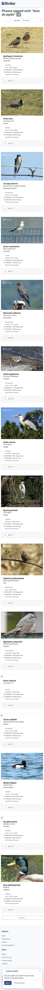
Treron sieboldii (10, 719)
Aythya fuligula (9, 783)
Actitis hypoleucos (11, 374)
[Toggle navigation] (40, 3)
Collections (6, 939)
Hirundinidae (9, 192)
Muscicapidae (9, 322)
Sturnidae (8, 65)
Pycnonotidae (9, 650)
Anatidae (7, 791)
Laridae (7, 255)
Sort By (16, 20)
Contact (4, 964)
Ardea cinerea (9, 442)
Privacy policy (7, 960)
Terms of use (6, 957)
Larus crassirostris (11, 246)
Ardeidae (7, 451)
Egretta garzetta (10, 510)
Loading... (22, 918)
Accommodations (8, 945)
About (4, 954)
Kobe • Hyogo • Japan (11, 67)
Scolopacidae (9, 383)
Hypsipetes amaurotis (12, 641)
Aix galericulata (10, 821)
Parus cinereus (9, 680)
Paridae (7, 689)
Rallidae (7, 128)
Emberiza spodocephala (13, 578)
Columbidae (8, 728)
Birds (4, 936)
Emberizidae (8, 587)
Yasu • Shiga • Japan (10, 589)
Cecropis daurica (10, 183)
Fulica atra (8, 118)
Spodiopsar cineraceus (13, 56)
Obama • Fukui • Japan (11, 195)
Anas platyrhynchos (11, 885)
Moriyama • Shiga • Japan (12, 453)
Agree (8, 983)
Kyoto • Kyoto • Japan (11, 130)
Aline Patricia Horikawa (12, 74)
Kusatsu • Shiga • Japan (12, 794)
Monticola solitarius (12, 313)
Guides (4, 942)
